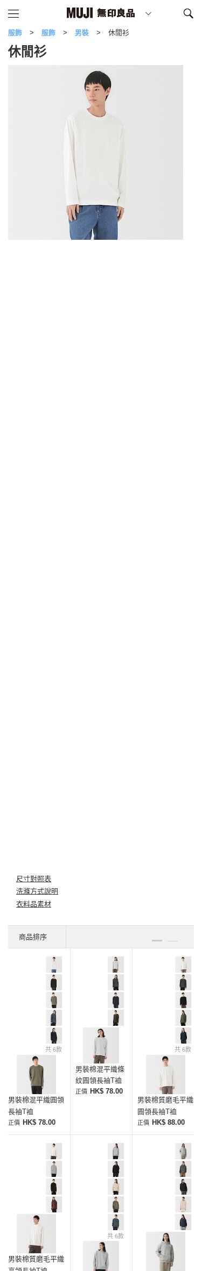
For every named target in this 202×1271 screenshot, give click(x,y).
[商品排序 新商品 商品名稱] (37, 937)
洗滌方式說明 (37, 891)
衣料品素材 (33, 904)
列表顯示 (173, 936)
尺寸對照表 (33, 879)
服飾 (15, 32)
